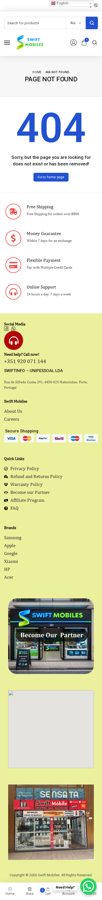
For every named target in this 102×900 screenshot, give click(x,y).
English (61, 3)
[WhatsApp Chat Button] (88, 886)
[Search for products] (92, 23)
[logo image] (30, 42)
